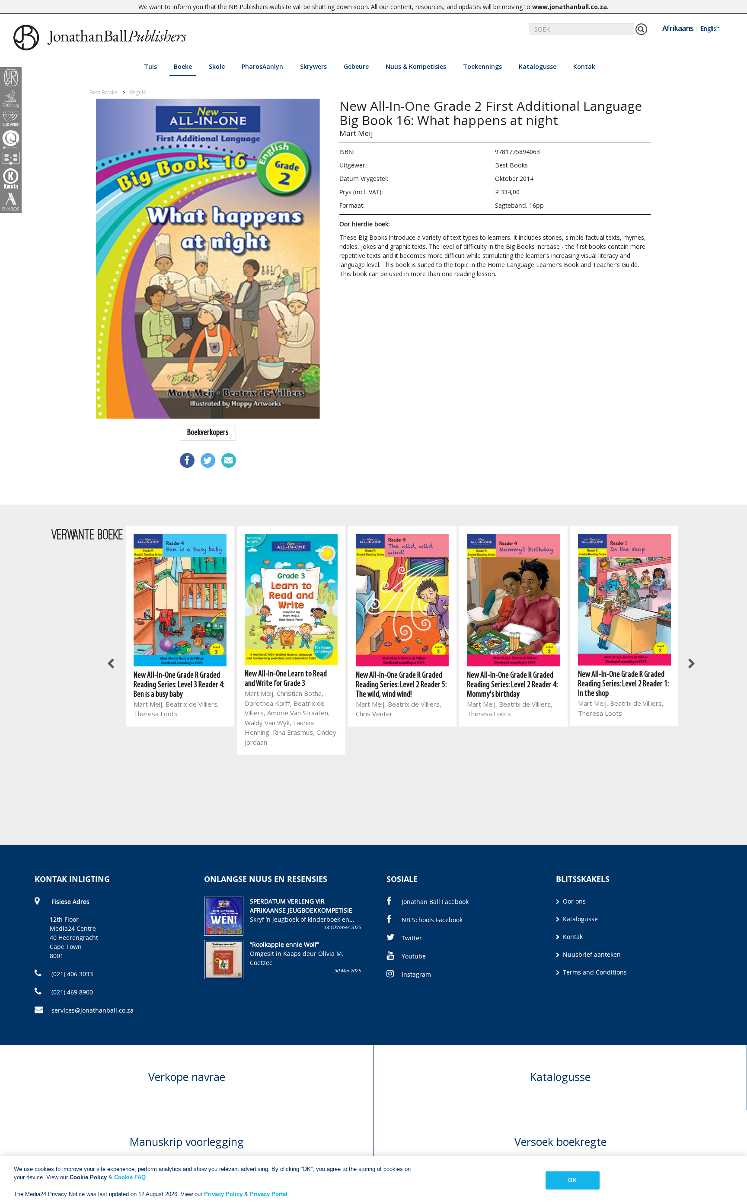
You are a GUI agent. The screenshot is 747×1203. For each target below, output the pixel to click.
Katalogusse (537, 66)
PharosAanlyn (262, 66)
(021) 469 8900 (71, 992)
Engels (138, 92)
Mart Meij (356, 133)
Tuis (150, 66)
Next (691, 663)
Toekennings (482, 66)
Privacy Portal (268, 1194)
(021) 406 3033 (71, 974)
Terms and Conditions (594, 972)
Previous (111, 663)
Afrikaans (677, 28)
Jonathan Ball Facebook (435, 901)
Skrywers (313, 66)
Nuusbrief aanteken (591, 954)
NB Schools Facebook (432, 920)
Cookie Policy (88, 1177)
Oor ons (573, 901)
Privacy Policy (223, 1194)
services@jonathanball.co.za (92, 1010)
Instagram (416, 974)
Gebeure (356, 66)
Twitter (412, 938)
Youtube (414, 956)
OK (572, 1180)
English (710, 28)
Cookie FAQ (130, 1177)
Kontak (584, 66)
